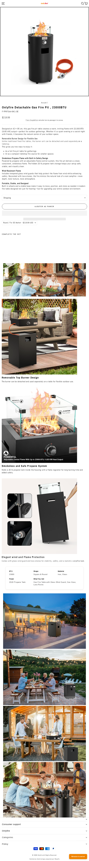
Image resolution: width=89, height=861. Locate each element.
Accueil (44, 103)
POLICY (5, 844)
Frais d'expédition (32, 120)
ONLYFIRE (6, 831)
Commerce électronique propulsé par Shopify (45, 859)
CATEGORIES (7, 837)
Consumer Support (11, 824)
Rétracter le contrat (78, 856)
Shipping (7, 197)
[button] (44, 213)
